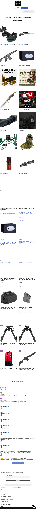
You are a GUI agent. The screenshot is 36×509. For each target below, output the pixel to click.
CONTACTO (3, 494)
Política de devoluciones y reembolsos (7, 499)
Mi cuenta (2, 491)
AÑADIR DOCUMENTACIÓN (6, 504)
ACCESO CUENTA (24, 8)
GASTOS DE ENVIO (4, 501)
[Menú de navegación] (18, 8)
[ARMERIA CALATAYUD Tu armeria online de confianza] (18, 3)
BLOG (2, 506)
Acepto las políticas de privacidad (12, 478)
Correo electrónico (9, 475)
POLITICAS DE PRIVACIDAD (6, 496)
